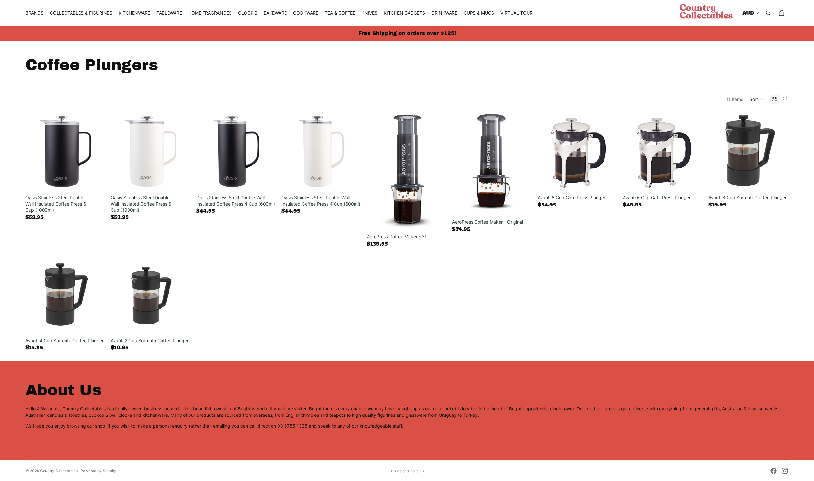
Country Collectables (59, 470)
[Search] (768, 13)
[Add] (96, 182)
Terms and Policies (407, 471)
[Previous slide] (376, 171)
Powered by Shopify (98, 470)
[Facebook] (773, 471)
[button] (756, 99)
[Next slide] (437, 171)
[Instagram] (785, 471)
